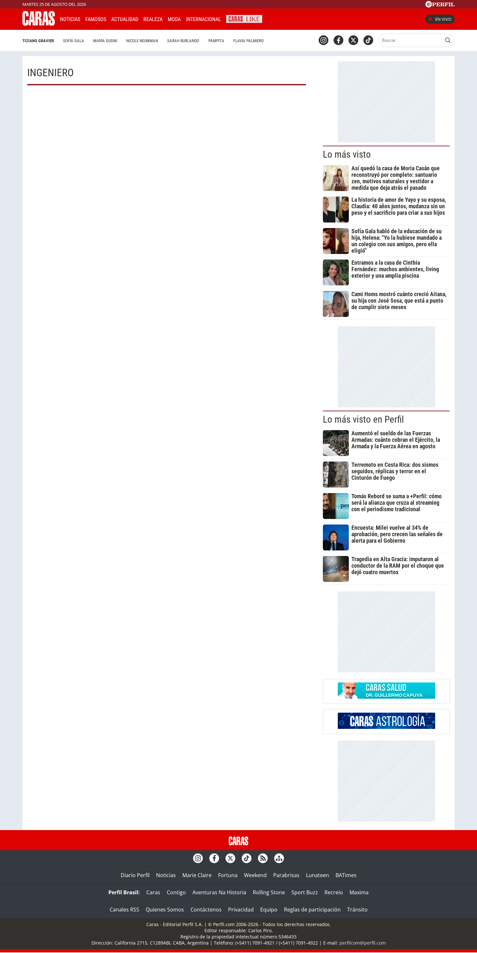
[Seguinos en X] (353, 40)
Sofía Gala (73, 40)
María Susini (105, 40)
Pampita (216, 40)
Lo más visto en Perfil (363, 419)
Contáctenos (206, 909)
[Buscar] (448, 40)
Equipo (268, 909)
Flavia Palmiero (248, 40)
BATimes (346, 875)
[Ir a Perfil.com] (440, 5)
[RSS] (263, 858)
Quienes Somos (165, 909)
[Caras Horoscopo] (386, 726)
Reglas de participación (312, 909)
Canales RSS (124, 909)
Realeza (153, 19)
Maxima (359, 892)
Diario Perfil (135, 875)
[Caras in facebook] (338, 40)
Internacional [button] (203, 19)
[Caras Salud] (386, 696)
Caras (153, 892)
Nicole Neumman (142, 40)
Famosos (95, 19)
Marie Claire (197, 875)
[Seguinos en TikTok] (368, 40)
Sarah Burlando (183, 40)
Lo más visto (347, 154)
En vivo (443, 19)
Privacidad (241, 909)
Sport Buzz (304, 892)
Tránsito (357, 909)
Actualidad (124, 19)
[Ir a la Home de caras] (38, 23)
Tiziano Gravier (38, 40)
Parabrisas (286, 875)
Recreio (333, 892)
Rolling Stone (269, 892)
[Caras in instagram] (323, 40)
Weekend (255, 875)
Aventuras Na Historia (219, 892)
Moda (174, 19)
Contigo (176, 892)
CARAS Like (244, 18)
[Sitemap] (279, 858)
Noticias (70, 19)
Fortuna (228, 875)
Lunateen (317, 875)
